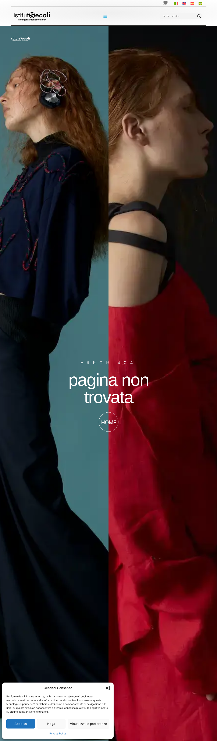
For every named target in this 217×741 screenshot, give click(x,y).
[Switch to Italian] (176, 3)
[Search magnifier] (199, 16)
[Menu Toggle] (105, 16)
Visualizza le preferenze (88, 724)
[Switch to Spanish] (192, 3)
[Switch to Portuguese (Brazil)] (200, 3)
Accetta (20, 724)
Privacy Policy (58, 733)
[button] (107, 688)
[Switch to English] (184, 3)
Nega (51, 724)
